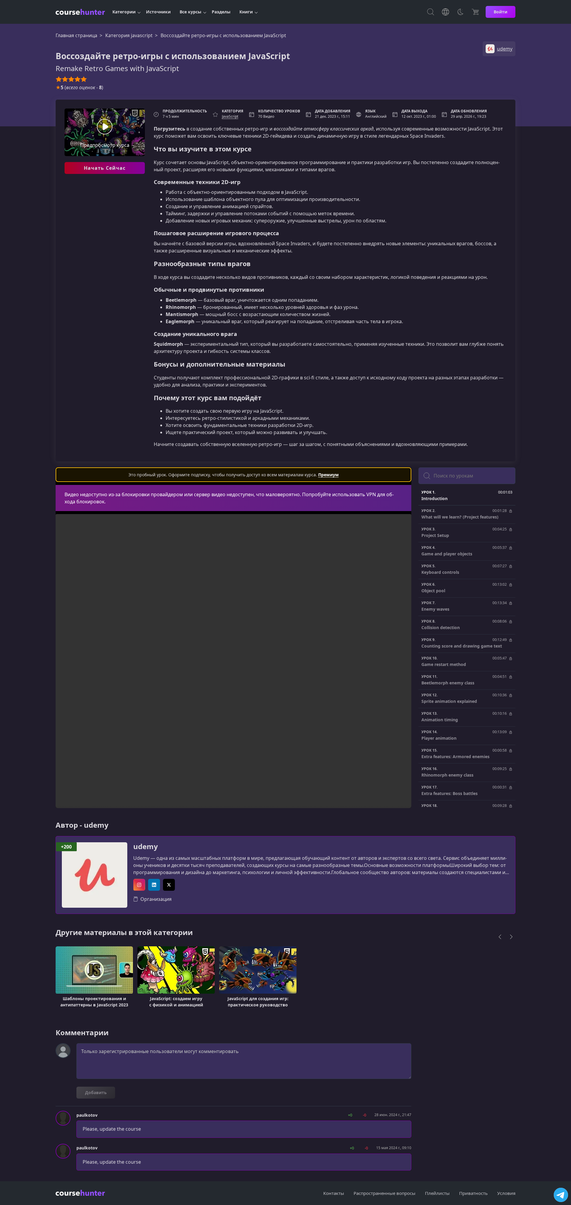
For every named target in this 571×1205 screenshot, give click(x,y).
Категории (124, 12)
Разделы (221, 12)
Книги (246, 12)
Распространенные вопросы (384, 1193)
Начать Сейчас (105, 168)
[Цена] (475, 12)
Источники (158, 12)
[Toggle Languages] (445, 12)
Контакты (333, 1193)
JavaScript (230, 116)
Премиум (328, 474)
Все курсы (190, 12)
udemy (145, 846)
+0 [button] (350, 1115)
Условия (506, 1193)
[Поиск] (431, 12)
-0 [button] (364, 1115)
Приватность (473, 1193)
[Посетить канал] (561, 1195)
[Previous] (500, 937)
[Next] (511, 937)
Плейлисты (437, 1193)
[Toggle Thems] (460, 12)
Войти (500, 12)
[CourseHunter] (80, 12)
